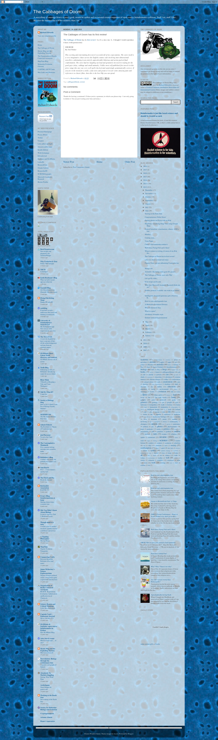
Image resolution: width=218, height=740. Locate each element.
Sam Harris (44, 467)
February (148, 332)
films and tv (158, 395)
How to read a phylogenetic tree (162, 488)
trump (169, 453)
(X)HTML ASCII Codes (46, 69)
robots (176, 437)
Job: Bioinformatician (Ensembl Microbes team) (48, 291)
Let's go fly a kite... (151, 278)
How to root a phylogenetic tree (156, 301)
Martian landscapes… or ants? (48, 641)
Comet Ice (43, 394)
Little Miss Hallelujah (47, 608)
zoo (149, 465)
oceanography (174, 421)
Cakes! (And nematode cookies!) (156, 244)
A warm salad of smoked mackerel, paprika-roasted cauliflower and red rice (48, 528)
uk (142, 455)
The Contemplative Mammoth (47, 444)
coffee (166, 379)
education (171, 386)
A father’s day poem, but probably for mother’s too (48, 460)
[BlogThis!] (101, 78)
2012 (145, 187)
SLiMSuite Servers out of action (48, 360)
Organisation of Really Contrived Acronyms (46, 587)
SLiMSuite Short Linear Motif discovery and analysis (48, 355)
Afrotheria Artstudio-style (154, 314)
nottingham (157, 421)
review (82, 82)
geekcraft (163, 400)
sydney (153, 450)
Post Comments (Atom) (81, 167)
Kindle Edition (43, 150)
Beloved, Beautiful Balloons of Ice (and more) (46, 561)
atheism (150, 364)
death (176, 384)
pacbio (168, 424)
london (145, 414)
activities (168, 360)
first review (91, 39)
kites (163, 412)
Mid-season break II (46, 653)
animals (152, 362)
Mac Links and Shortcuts (46, 72)
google (169, 402)
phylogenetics (172, 426)
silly (149, 445)
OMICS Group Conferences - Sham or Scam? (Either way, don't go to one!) (164, 515)
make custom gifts (147, 644)
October (148, 197)
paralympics (176, 424)
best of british (158, 367)
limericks (177, 412)
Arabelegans (45, 685)
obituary (165, 421)
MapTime (44, 547)
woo (145, 463)
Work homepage (43, 153)
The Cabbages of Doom (57, 11)
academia (144, 359)
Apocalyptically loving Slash (161, 595)
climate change (155, 379)
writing (162, 463)
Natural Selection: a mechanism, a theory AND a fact (162, 230)
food (174, 394)
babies (169, 365)
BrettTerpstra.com (47, 249)
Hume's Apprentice (47, 721)
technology (143, 453)
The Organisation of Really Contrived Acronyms (47, 57)
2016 (145, 173)
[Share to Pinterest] (108, 78)
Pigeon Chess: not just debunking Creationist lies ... (162, 264)
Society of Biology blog (47, 401)
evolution (162, 391)
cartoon (158, 374)
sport (163, 448)
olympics (144, 424)
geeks (174, 400)
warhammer (151, 458)
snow (166, 445)
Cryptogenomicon (47, 713)
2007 (145, 350)
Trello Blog (44, 367)
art (176, 362)
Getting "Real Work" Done (47, 678)
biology (144, 369)
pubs (153, 431)
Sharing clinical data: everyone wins (47, 503)
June (147, 210)
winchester (170, 460)
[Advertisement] (159, 665)
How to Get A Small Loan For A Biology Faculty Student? (48, 406)
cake (144, 375)
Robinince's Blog (46, 457)
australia (160, 364)
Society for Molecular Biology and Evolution (48, 708)
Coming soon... (150, 238)
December (149, 190)
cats (167, 374)
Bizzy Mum (44, 380)
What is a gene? (150, 311)
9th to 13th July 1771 (47, 618)
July (147, 207)
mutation (174, 419)
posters (176, 429)
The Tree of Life (46, 337)
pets (152, 427)
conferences (176, 379)
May (147, 322)
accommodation (158, 360)
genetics (144, 402)
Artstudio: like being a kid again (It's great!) (160, 272)
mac (151, 414)
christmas (168, 377)
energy (153, 389)
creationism (168, 381)
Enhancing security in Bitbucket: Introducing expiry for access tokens (48, 371)
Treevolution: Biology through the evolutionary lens (48, 660)
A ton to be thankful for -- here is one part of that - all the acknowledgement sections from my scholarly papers (48, 343)
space (157, 448)
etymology (144, 392)
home (178, 405)
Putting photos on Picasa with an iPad (158, 220)
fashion (178, 392)
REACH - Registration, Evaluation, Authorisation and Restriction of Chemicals (48, 594)
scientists (151, 443)
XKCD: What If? (46, 392)
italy (145, 412)
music (164, 419)
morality (177, 417)
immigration (164, 407)
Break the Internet (46, 480)
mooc (171, 417)
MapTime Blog (43, 61)
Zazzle (157, 644)
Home (99, 161)
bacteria (176, 365)
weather (160, 458)
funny (173, 397)
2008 (145, 347)
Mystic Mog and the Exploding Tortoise (45, 52)
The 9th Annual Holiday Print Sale (48, 417)
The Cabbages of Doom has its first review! (160, 256)
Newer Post (68, 161)
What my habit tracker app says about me (47, 281)
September (149, 200)
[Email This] (99, 78)
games (153, 400)
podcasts (150, 429)
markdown (167, 414)
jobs (150, 412)
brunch (157, 372)
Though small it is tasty (47, 523)
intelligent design (153, 409)
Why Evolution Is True (48, 261)
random (177, 431)
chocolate (158, 377)
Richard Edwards (46, 32)
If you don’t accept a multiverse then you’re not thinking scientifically (48, 312)
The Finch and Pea (47, 478)
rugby (148, 441)
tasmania (175, 451)
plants (142, 429)
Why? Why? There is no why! (161, 566)
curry (178, 382)
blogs (164, 369)
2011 (145, 340)
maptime (158, 414)
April (147, 325)
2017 (145, 170)
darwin (145, 384)
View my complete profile (47, 36)
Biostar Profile (43, 182)
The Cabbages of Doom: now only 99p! (158, 275)
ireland (177, 409)
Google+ (41, 141)
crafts (158, 382)
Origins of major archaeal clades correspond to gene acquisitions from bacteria (48, 577)
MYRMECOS (45, 414)
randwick (147, 434)
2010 (145, 343)
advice (176, 360)
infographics (174, 407)
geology (155, 402)
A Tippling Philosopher (44, 537)
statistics (178, 448)
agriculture (144, 362)
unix (149, 455)
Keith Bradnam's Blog (48, 277)
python (168, 431)
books (143, 372)
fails (172, 392)
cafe (179, 372)
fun (149, 397)
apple (162, 362)
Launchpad (43, 271)
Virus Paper (149, 241)
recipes (164, 434)
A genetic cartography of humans (48, 666)
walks (176, 455)
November (149, 193)
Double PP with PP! (46, 302)
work (153, 462)
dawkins (167, 384)
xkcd (176, 463)
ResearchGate (42, 165)
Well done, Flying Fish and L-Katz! (157, 248)
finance (168, 395)
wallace (143, 458)
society (173, 445)
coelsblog (43, 308)
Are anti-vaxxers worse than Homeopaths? (161, 580)
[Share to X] (103, 78)
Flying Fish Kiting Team (47, 299)
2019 (145, 166)
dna (152, 387)
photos (160, 426)
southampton (146, 447)
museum (154, 419)
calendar (150, 375)
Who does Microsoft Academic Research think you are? (162, 286)
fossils (142, 397)
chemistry (149, 377)
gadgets (143, 400)
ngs (151, 421)
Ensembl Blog (45, 288)
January (148, 335)
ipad (169, 409)
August (148, 204)
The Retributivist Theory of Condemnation (48, 428)
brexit (151, 372)
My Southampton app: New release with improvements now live (48, 328)
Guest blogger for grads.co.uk (45, 688)
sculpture (159, 443)
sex (144, 445)
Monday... (148, 234)
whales (176, 458)
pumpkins (160, 431)
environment (164, 389)
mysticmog (144, 421)
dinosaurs (143, 387)
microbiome (147, 417)
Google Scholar (43, 168)
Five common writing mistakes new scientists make (48, 449)
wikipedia (151, 460)
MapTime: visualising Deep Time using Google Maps (161, 224)
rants (155, 433)
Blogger (130, 734)
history (169, 405)
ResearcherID (42, 171)
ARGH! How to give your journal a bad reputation (158, 542)
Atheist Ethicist (46, 425)
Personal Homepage (45, 131)
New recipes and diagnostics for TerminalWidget (45, 253)
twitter (176, 453)
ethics (175, 389)
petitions (145, 427)
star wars (170, 448)
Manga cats (149, 268)
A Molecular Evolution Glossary (156, 304)
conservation (148, 382)
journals (157, 412)
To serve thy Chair (46, 437)
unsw (154, 455)
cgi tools (175, 375)
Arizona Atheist (46, 717)
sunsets (145, 451)
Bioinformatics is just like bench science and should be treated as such (159, 114)
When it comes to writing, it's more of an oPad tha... (161, 252)
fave (145, 394)
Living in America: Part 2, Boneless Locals (48, 515)
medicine (177, 414)
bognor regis (174, 370)
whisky (143, 460)
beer (148, 367)
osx (163, 424)
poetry (159, 429)
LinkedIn (41, 162)
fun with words (161, 397)
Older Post (130, 161)
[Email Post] (94, 78)
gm (163, 402)
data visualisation (157, 384)
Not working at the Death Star (48, 700)
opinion (154, 423)
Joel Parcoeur (45, 435)
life (169, 411)
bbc (142, 367)
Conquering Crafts (47, 557)
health (163, 405)
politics (167, 429)
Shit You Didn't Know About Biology (48, 511)
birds (152, 369)
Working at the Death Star (48, 696)
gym (176, 402)
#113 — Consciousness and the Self (47, 470)
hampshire (153, 405)
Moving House (45, 541)
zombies (143, 465)
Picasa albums (43, 135)
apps (169, 362)
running (155, 441)
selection (177, 443)
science (163, 440)
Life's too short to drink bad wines (156, 260)
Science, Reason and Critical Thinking (47, 605)
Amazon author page (45, 147)
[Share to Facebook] (106, 78)
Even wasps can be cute (153, 282)
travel (156, 453)
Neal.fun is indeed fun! (159, 553)
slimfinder (158, 445)
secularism (168, 443)
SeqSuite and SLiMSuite (46, 159)
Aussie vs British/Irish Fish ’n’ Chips (164, 501)
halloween (144, 405)
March (147, 329)
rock (142, 440)
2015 (145, 177)
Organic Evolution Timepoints (46, 550)
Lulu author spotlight (45, 144)
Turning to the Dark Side (153, 214)
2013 (145, 183)
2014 (145, 180)
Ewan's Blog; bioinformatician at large (47, 498)
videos (167, 455)
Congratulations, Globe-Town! (155, 217)
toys (150, 453)
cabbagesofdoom (73, 82)
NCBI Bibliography (45, 174)
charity (143, 377)
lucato (116, 734)
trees (163, 453)
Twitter (40, 138)
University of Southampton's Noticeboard (46, 322)
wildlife (160, 460)
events (152, 391)
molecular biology (159, 417)
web (167, 457)
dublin (159, 387)
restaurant (151, 437)
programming (145, 431)
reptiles (143, 437)
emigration (144, 389)
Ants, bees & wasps (47, 638)
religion (174, 434)
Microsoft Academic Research (45, 178)
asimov (143, 365)
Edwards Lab (42, 156)
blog (158, 369)
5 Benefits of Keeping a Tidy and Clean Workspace (48, 384)
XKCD (42, 269)
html (145, 407)
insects (142, 409)
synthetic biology (165, 451)
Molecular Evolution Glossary (45, 65)
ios (164, 409)
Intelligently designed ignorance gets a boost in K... (161, 297)
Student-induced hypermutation (156, 317)
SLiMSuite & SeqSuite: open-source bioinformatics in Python (48, 627)
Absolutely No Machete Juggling (47, 674)
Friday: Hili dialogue (47, 263)
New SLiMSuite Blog (47, 632)
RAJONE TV (44, 490)
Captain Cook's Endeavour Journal (47, 615)
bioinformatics (172, 367)
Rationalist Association (44, 487)
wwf (171, 463)
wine (178, 460)
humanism (153, 407)
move (145, 419)
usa (161, 455)
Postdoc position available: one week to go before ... (162, 291)
